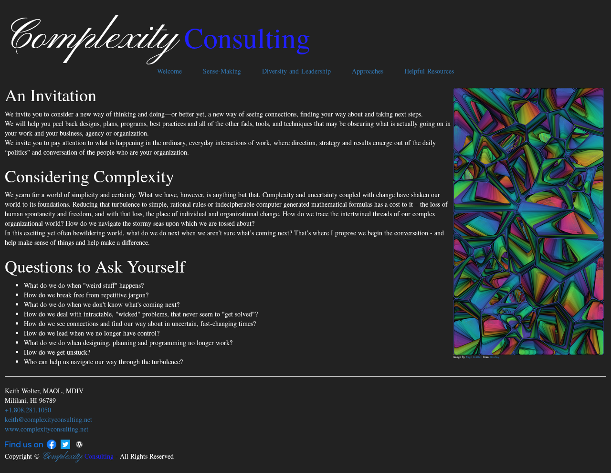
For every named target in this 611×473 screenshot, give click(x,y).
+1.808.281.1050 (28, 409)
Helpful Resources (429, 70)
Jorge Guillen (474, 357)
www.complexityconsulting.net (46, 428)
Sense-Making (222, 70)
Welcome (169, 70)
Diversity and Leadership (296, 70)
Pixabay (494, 357)
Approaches (367, 70)
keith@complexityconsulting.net (48, 419)
